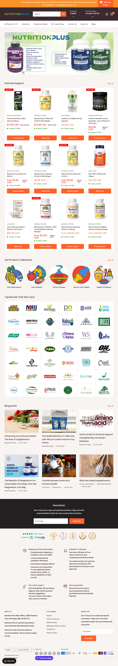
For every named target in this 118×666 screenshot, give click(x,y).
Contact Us (72, 24)
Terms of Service (53, 619)
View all (110, 83)
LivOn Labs (10, 224)
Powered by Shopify (11, 658)
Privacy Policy (52, 633)
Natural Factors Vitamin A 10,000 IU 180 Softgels (43, 175)
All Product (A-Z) (11, 24)
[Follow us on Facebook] (36, 653)
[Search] (63, 14)
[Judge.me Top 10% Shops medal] (82, 536)
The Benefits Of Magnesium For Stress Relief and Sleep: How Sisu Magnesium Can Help (21, 484)
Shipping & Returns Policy (56, 626)
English (8, 650)
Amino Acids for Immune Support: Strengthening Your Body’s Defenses (96, 438)
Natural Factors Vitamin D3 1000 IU (16, 175)
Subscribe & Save (107, 3)
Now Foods (92, 171)
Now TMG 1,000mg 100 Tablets (97, 175)
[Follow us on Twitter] (41, 653)
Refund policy (52, 622)
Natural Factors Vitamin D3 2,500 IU (70, 175)
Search (49, 616)
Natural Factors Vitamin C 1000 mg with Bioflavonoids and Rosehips (45, 229)
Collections (25, 24)
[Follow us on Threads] (45, 653)
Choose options (18, 138)
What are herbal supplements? (94, 480)
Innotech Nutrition (14, 115)
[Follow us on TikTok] (58, 653)
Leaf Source (65, 115)
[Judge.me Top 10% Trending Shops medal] (92, 536)
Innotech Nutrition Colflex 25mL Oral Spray (16, 120)
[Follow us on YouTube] (54, 653)
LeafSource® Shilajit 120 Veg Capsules (71, 120)
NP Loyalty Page (57, 24)
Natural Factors (40, 115)
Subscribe (77, 521)
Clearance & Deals (40, 24)
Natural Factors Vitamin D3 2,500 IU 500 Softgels (43, 120)
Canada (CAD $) (23, 650)
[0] (111, 14)
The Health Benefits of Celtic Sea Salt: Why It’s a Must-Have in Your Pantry (58, 439)
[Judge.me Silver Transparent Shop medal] (63, 536)
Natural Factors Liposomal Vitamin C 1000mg (70, 228)
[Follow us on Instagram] (49, 653)
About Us (84, 24)
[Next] (113, 274)
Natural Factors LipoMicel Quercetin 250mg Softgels (98, 228)
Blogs (94, 24)
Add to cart (45, 138)
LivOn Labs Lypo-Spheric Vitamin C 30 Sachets (16, 228)
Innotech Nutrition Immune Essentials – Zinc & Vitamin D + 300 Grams (99, 121)
